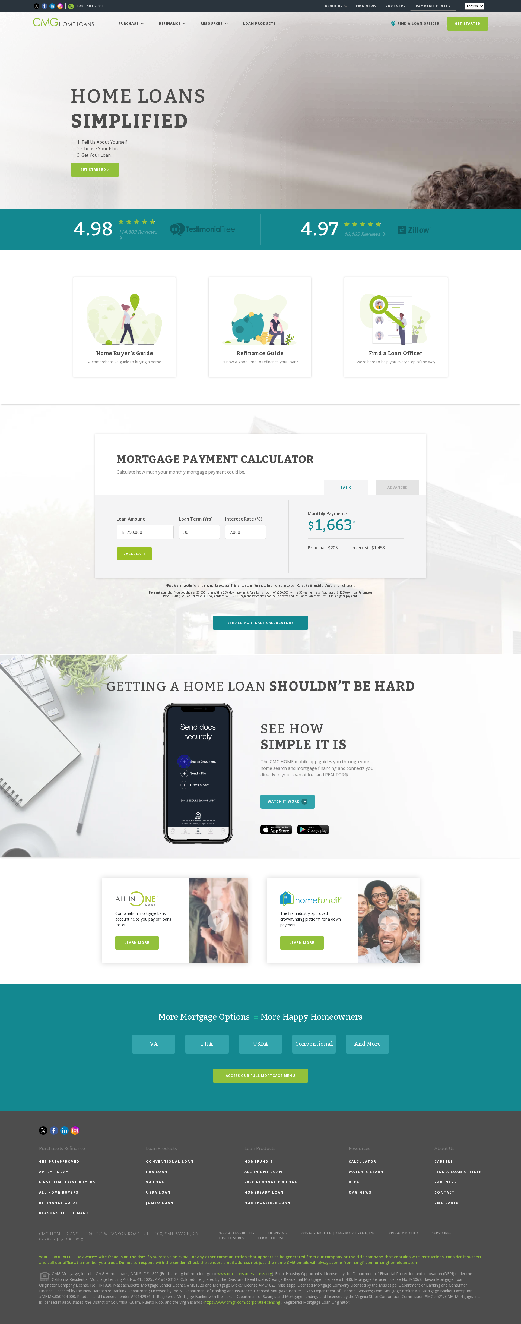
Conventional (314, 1044)
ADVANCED (397, 487)
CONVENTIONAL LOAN (169, 1161)
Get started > (95, 169)
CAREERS (443, 1161)
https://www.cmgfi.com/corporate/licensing (242, 1302)
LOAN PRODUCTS (259, 23)
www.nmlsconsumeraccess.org (244, 1273)
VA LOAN (155, 1182)
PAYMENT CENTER (433, 6)
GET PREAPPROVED (59, 1161)
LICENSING (278, 1233)
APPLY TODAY (54, 1171)
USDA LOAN (158, 1192)
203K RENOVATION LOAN (271, 1182)
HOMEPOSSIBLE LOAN (267, 1202)
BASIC (346, 487)
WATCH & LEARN (366, 1171)
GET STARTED (468, 23)
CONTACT (444, 1192)
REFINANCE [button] (170, 23)
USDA (260, 1044)
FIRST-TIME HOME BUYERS (67, 1182)
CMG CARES (446, 1202)
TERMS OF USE (271, 1238)
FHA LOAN (157, 1171)
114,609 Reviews (137, 231)
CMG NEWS (366, 6)
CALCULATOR (363, 1161)
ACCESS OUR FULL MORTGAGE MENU (260, 1075)
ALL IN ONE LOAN (263, 1171)
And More (367, 1044)
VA (154, 1044)
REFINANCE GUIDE (58, 1202)
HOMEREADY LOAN (264, 1192)
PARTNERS (395, 6)
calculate (134, 553)
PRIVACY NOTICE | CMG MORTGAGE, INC (338, 1233)
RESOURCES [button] (212, 23)
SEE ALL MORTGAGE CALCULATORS (260, 622)
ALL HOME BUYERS (58, 1192)
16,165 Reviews (363, 234)
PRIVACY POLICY (404, 1233)
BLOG (354, 1182)
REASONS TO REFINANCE (65, 1213)
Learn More (137, 942)
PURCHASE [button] (129, 23)
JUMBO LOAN (160, 1202)
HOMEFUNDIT (258, 1161)
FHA (207, 1044)
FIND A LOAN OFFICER (458, 1171)
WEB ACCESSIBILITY (237, 1233)
